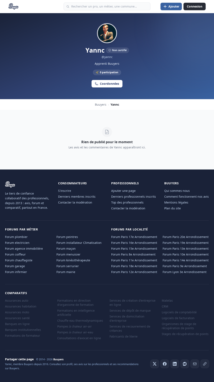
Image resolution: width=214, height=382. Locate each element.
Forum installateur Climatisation (79, 243)
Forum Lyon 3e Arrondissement (184, 272)
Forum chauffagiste (18, 260)
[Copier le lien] (205, 364)
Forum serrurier (67, 266)
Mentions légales (176, 202)
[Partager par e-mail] (195, 364)
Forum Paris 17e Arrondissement (134, 237)
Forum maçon (66, 248)
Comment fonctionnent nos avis (186, 197)
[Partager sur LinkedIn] (175, 364)
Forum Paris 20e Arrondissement (186, 237)
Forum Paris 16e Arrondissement (134, 243)
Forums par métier (21, 229)
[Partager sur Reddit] (185, 364)
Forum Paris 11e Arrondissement (134, 260)
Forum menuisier (68, 254)
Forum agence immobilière (24, 248)
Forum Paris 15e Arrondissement (134, 248)
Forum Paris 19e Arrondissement (186, 243)
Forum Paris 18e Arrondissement (134, 266)
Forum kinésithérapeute (73, 260)
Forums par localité (129, 229)
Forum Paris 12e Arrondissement (134, 272)
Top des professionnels (127, 202)
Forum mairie (65, 272)
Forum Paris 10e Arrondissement (186, 254)
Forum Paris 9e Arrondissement (185, 266)
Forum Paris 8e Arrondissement (133, 254)
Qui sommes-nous (177, 191)
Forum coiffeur (15, 254)
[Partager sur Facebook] (164, 364)
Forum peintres (67, 237)
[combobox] (107, 6)
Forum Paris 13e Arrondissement (186, 248)
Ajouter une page (123, 191)
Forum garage (15, 266)
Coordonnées (109, 84)
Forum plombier (16, 237)
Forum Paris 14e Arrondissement (186, 260)
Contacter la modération (75, 202)
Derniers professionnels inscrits (133, 197)
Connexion (194, 6)
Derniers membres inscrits (77, 197)
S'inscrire (64, 191)
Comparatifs (16, 293)
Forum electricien (17, 243)
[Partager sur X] (154, 364)
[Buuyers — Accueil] (13, 6)
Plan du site (172, 208)
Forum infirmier (16, 272)
